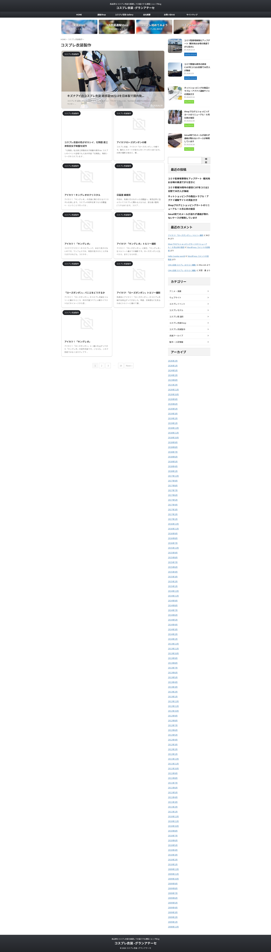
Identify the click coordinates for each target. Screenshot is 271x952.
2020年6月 (173, 404)
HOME (79, 14)
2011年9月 (173, 773)
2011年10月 (173, 768)
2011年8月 (173, 778)
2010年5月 (173, 845)
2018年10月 (173, 437)
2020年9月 (173, 399)
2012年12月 (173, 701)
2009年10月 (173, 878)
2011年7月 (173, 782)
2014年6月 (173, 615)
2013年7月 (173, 667)
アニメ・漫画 (175, 291)
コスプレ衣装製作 (177, 329)
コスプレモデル (176, 310)
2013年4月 (173, 682)
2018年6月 (173, 456)
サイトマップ (191, 14)
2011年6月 (173, 787)
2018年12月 (173, 428)
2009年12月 (173, 869)
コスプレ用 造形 (176, 316)
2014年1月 (173, 639)
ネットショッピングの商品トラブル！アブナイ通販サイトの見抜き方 (197, 90)
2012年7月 (173, 725)
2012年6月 (173, 730)
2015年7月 (173, 562)
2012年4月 (173, 739)
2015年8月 (173, 557)
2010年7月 (173, 835)
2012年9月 (173, 715)
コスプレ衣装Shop (177, 322)
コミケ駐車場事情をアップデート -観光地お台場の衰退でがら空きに (197, 43)
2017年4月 (173, 504)
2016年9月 (173, 533)
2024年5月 (173, 370)
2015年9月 (173, 552)
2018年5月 (173, 461)
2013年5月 (173, 677)
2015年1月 (173, 586)
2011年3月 (173, 802)
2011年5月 (173, 792)
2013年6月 (173, 672)
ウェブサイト (175, 297)
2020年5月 (173, 408)
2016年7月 (173, 543)
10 (121, 365)
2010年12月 (173, 816)
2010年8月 (173, 830)
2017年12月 (173, 476)
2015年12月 (173, 547)
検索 (206, 160)
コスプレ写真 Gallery (124, 14)
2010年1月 (173, 864)
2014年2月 (173, 634)
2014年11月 (173, 595)
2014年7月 (173, 610)
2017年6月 (173, 495)
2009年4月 (173, 907)
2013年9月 (173, 658)
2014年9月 (173, 600)
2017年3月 (173, 509)
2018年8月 (173, 447)
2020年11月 (173, 389)
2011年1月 (173, 811)
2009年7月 (173, 893)
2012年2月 (173, 749)
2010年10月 (173, 826)
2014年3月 (173, 629)
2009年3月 (173, 912)
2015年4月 (173, 571)
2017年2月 (173, 514)
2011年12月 (173, 758)
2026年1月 (173, 365)
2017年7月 (173, 490)
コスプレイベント (177, 303)
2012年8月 (173, 720)
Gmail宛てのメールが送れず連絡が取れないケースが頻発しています (197, 138)
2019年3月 (173, 413)
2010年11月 (173, 821)
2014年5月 (173, 619)
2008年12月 (173, 926)
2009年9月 (173, 883)
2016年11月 (173, 528)
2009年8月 (173, 888)
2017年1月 (173, 519)
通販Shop (101, 14)
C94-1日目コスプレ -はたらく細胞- (182, 264)
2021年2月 (173, 384)
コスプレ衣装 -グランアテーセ (135, 8)
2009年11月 (173, 874)
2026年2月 (173, 360)
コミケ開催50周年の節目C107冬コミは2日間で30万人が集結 (197, 67)
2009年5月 (173, 902)
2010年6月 (173, 840)
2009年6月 (173, 898)
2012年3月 (173, 744)
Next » (129, 365)
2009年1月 (173, 922)
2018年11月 (173, 432)
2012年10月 (173, 711)
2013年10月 (173, 653)
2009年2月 (173, 917)
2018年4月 (173, 466)
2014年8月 (173, 605)
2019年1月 (173, 423)
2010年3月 (173, 854)
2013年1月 (173, 696)
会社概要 (146, 14)
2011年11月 (173, 763)
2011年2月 (173, 806)
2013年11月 (173, 648)
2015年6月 (173, 567)
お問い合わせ (169, 14)
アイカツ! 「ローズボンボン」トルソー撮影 (185, 235)
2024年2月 (173, 375)
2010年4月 (173, 850)
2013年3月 (173, 687)
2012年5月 (173, 735)
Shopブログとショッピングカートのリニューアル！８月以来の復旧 (197, 114)
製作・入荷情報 (176, 342)
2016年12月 (173, 523)
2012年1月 (173, 754)
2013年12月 (173, 643)
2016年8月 (173, 538)
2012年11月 (173, 706)
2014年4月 (173, 624)
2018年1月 (173, 471)
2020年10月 (173, 394)
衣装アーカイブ (176, 335)
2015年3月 (173, 576)
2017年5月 (173, 499)
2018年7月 (173, 452)
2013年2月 (173, 691)
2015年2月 (173, 581)
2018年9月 (173, 442)
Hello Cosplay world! (176, 256)
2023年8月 (173, 380)
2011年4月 (173, 797)
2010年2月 (173, 859)
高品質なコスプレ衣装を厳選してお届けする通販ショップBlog (135, 939)
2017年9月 (173, 480)
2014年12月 (173, 591)
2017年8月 (173, 485)
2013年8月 (173, 663)
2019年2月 (173, 418)
